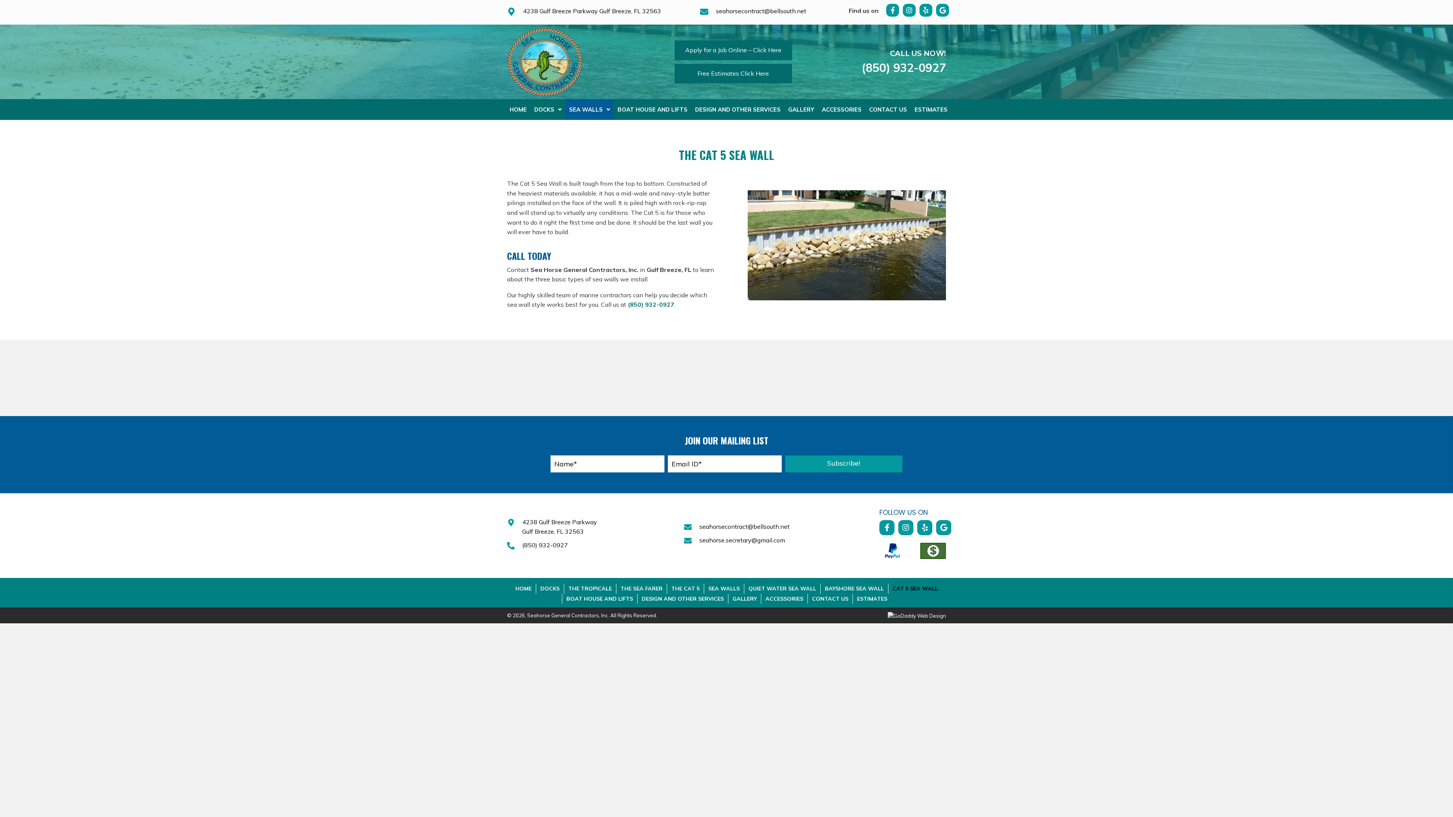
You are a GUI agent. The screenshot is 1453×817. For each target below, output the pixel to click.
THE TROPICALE (590, 588)
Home (523, 588)
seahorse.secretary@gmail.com (742, 540)
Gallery (745, 598)
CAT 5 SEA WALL (915, 588)
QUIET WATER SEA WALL (782, 588)
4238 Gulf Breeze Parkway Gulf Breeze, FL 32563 (592, 11)
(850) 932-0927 (904, 68)
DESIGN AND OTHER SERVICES (683, 598)
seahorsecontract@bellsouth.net (761, 11)
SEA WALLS (724, 588)
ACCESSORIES (784, 598)
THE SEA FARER (642, 588)
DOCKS (550, 588)
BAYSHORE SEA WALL (854, 588)
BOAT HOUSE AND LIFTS (599, 598)
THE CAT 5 (685, 588)
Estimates (872, 598)
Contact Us (830, 598)
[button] (892, 10)
